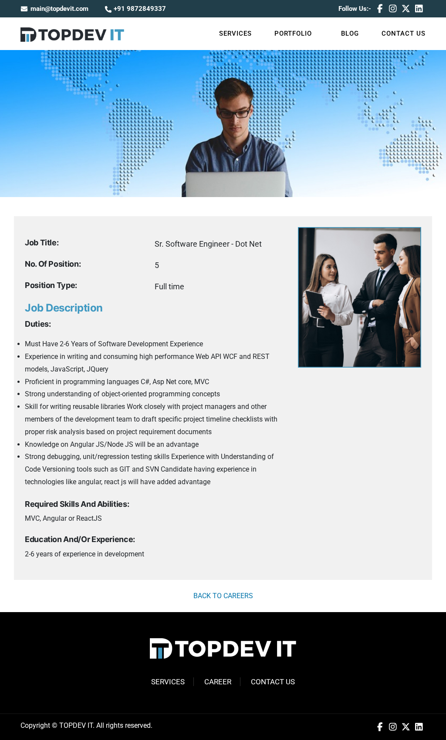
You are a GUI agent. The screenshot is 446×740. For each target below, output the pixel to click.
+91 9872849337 (139, 9)
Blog (350, 33)
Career (217, 681)
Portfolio (293, 33)
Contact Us (404, 33)
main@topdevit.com (59, 9)
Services (235, 33)
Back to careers (223, 596)
